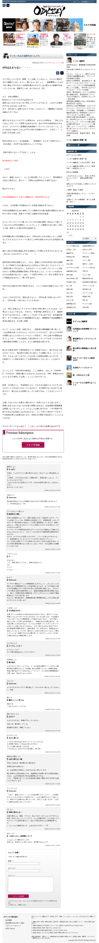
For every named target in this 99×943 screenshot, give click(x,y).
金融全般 (69, 271)
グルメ (84, 275)
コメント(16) (59, 63)
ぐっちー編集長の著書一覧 (76, 159)
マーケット (86, 253)
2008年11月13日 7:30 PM (52, 845)
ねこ (68, 286)
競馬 (68, 289)
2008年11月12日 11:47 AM (52, 693)
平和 (84, 271)
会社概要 (8, 920)
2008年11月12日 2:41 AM (52, 573)
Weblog (69, 257)
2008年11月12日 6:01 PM (52, 752)
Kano (8, 681)
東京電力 (85, 289)
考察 (84, 257)
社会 (68, 264)
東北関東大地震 (87, 282)
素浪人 (9, 833)
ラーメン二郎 (87, 267)
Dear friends (70, 278)
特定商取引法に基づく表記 (14, 923)
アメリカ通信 (71, 246)
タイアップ (86, 293)
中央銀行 (69, 282)
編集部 (68, 253)
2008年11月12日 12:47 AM (52, 507)
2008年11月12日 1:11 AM (52, 549)
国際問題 (69, 304)
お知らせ (85, 249)
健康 (68, 260)
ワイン (84, 260)
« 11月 (70, 235)
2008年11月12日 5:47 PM (52, 731)
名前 (9, 861)
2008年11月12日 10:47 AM (52, 676)
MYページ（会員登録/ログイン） (84, 2)
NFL (83, 300)
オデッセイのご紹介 (74, 155)
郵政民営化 (86, 278)
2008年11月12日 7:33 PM (52, 784)
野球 (68, 275)
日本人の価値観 (72, 172)
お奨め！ (69, 249)
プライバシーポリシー (13, 926)
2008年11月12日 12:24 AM (52, 490)
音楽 (68, 296)
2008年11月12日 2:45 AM (52, 603)
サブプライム (49, 63)
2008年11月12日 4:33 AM (52, 655)
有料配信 (69, 307)
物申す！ (85, 264)
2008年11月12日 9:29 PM (52, 805)
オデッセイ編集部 (80, 321)
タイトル (11, 868)
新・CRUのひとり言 (81, 375)
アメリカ (85, 304)
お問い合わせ (10, 928)
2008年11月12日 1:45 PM (52, 709)
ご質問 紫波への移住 (74, 190)
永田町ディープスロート (83, 368)
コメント (11, 875)
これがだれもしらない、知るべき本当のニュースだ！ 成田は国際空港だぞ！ (80, 178)
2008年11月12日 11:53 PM (52, 829)
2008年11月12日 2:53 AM (52, 638)
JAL (67, 293)
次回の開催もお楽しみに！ (20, 39)
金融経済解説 (87, 246)
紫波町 (84, 296)
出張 (84, 307)
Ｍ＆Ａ (68, 300)
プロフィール (87, 286)
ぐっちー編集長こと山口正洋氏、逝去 (80, 162)
